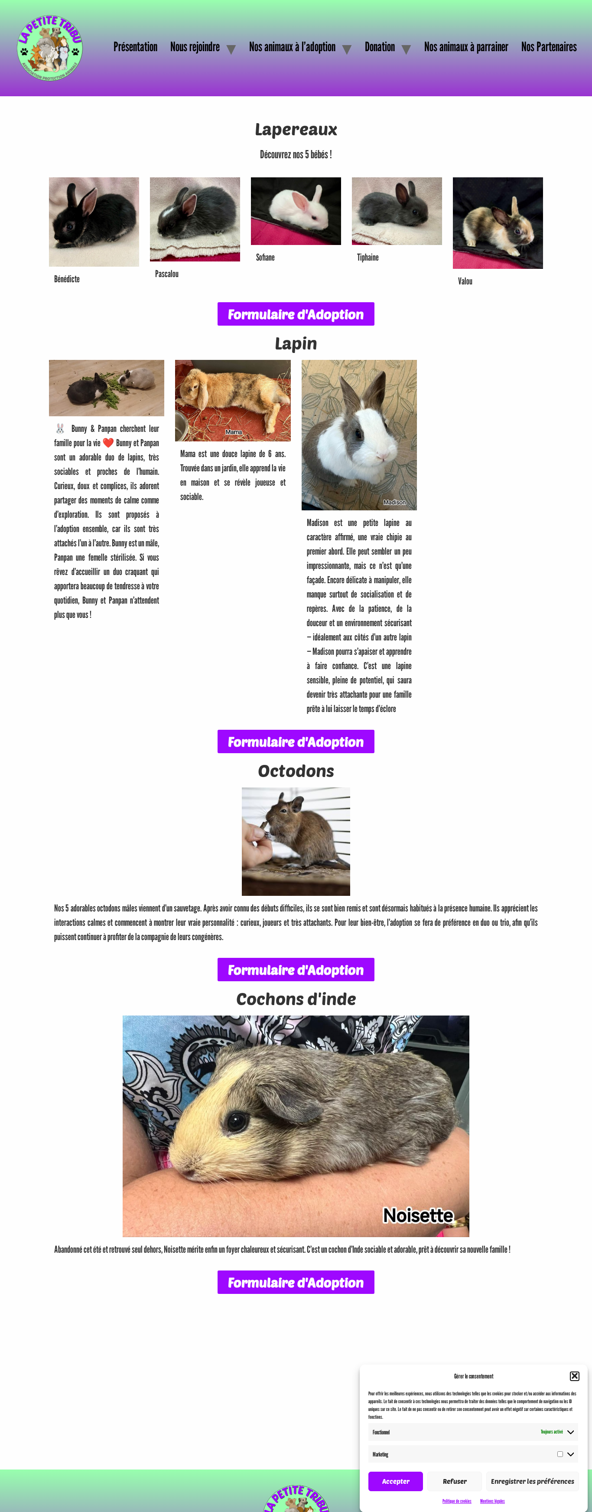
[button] (574, 1376)
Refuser (455, 1481)
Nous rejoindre (195, 46)
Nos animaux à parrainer (466, 46)
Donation (380, 46)
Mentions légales (492, 1500)
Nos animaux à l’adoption (292, 46)
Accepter (396, 1481)
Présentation (135, 46)
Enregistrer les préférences (532, 1481)
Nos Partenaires (549, 46)
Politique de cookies (457, 1500)
